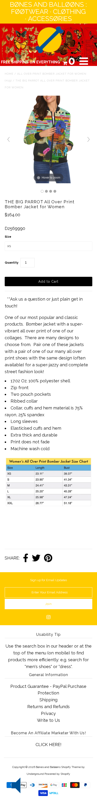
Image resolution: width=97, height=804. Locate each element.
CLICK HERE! (48, 744)
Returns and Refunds (48, 706)
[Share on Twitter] (36, 558)
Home (9, 73)
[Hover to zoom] (48, 139)
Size (8, 236)
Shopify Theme (71, 767)
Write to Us (48, 720)
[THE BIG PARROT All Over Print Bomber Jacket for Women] (42, 191)
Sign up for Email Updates (48, 580)
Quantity (11, 262)
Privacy (48, 713)
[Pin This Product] (48, 558)
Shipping (48, 699)
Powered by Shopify (57, 773)
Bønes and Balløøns (48, 767)
